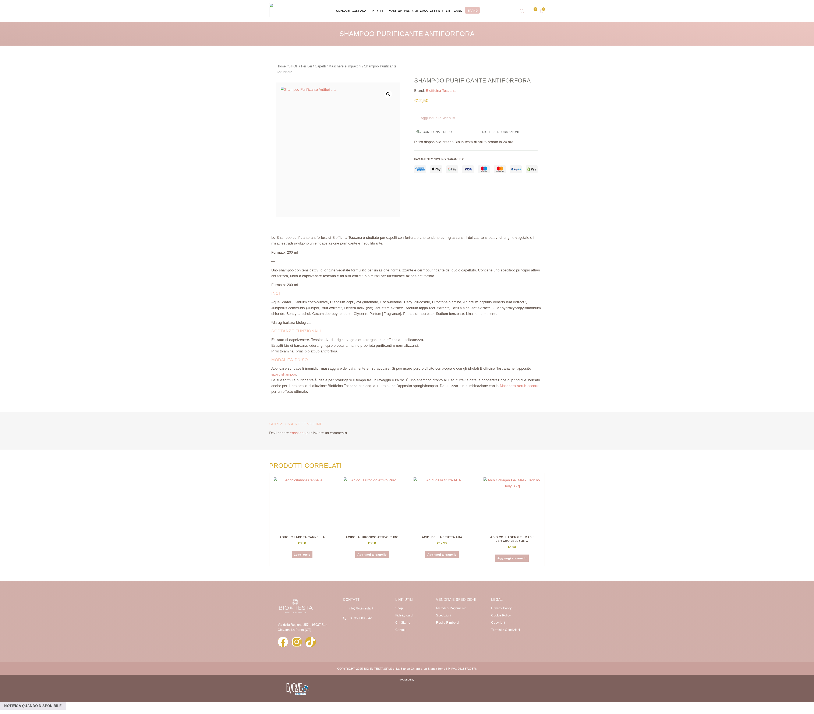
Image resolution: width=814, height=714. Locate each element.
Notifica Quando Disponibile (33, 706)
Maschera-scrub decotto (519, 386)
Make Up (395, 11)
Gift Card (454, 11)
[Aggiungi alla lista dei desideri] (287, 93)
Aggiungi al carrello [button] (372, 554)
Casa (424, 11)
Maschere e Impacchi (345, 66)
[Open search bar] (522, 11)
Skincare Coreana (351, 11)
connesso (297, 433)
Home (281, 66)
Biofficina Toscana (441, 91)
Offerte (437, 11)
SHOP (293, 66)
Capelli (320, 66)
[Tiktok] (310, 642)
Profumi (411, 11)
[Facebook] (283, 642)
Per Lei (377, 11)
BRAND (472, 10)
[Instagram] (296, 642)
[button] (388, 94)
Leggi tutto (302, 554)
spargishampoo (283, 374)
